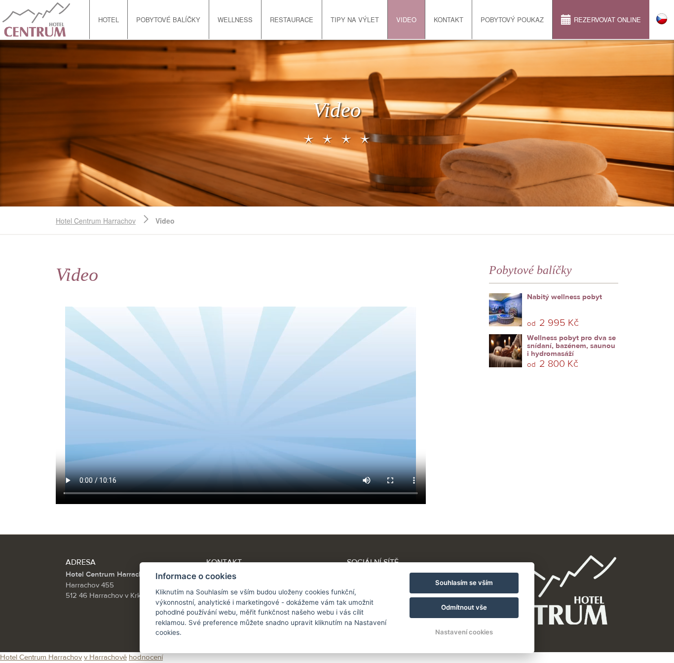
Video (406, 19)
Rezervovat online (607, 19)
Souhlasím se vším (464, 582)
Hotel (108, 19)
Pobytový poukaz (512, 19)
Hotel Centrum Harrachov (96, 221)
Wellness (235, 19)
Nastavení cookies (464, 632)
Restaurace (291, 19)
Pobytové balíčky (168, 19)
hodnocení (146, 657)
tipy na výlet (355, 19)
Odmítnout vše (464, 607)
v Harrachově (105, 657)
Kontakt (448, 19)
